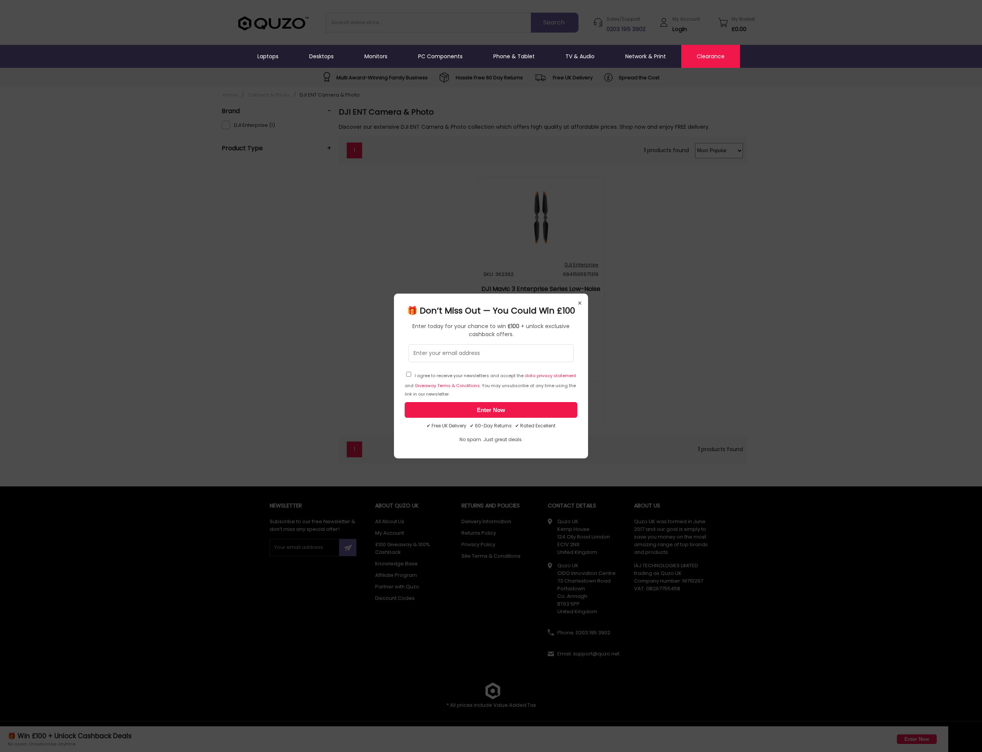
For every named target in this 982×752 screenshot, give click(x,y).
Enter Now (491, 410)
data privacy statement (550, 376)
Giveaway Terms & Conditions (447, 386)
